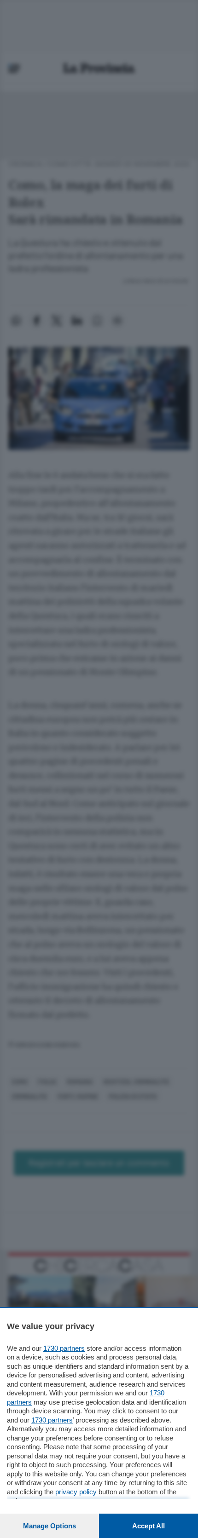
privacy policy (76, 1492)
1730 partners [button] (64, 1348)
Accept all (148, 1526)
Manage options (49, 1526)
